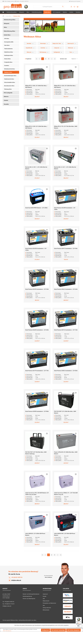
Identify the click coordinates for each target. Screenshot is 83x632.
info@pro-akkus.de (11, 1)
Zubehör (6, 100)
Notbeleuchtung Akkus (9, 19)
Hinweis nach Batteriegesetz (29, 598)
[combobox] (47, 6)
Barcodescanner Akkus (9, 85)
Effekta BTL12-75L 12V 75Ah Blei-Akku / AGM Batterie (65, 127)
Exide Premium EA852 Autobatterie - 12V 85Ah (65, 370)
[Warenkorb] (77, 6)
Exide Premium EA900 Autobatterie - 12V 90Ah (37, 411)
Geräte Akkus (7, 35)
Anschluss (43, 47)
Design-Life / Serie (57, 43)
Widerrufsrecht (46, 600)
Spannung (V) (71, 43)
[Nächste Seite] (51, 58)
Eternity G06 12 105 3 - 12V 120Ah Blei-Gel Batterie (36, 167)
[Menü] (81, 618)
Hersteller (6, 104)
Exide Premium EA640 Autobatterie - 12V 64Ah (37, 330)
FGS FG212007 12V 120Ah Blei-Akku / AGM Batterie (65, 412)
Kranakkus (6, 65)
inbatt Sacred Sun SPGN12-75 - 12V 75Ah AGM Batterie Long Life (66, 493)
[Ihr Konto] (71, 6)
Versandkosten (37, 625)
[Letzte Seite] (54, 58)
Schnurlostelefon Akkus (9, 82)
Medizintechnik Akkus (9, 79)
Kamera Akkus (7, 58)
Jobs (44, 605)
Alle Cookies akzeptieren (73, 630)
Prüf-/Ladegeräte (8, 92)
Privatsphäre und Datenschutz (49, 603)
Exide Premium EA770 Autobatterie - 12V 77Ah (37, 370)
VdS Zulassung (43, 52)
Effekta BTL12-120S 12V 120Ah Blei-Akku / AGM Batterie (36, 127)
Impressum (45, 594)
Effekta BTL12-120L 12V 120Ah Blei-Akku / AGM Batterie (65, 86)
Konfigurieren (45, 630)
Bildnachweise (46, 610)
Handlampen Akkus (8, 55)
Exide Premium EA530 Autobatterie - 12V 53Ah (37, 289)
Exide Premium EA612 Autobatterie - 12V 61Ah (65, 289)
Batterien (6, 96)
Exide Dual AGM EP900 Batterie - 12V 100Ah (36, 208)
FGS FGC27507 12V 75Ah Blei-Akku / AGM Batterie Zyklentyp (35, 452)
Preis (71, 52)
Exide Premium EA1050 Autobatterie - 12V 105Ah (35, 249)
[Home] (3, 12)
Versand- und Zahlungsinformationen (31, 594)
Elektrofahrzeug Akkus (9, 31)
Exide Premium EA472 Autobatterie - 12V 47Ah (65, 248)
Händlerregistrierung (27, 596)
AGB (44, 598)
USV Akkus (6, 38)
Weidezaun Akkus (8, 72)
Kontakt (44, 596)
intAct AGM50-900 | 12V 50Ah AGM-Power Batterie (64, 534)
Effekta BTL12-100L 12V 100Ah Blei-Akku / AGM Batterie (36, 86)
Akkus (5, 27)
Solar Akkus (7, 45)
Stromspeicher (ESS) (8, 42)
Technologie (43, 43)
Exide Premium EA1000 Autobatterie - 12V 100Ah (64, 208)
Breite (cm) (70, 47)
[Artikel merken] (47, 67)
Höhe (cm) (29, 52)
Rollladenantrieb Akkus (9, 69)
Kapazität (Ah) (29, 47)
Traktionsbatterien (8, 48)
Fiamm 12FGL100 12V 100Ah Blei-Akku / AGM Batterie (65, 452)
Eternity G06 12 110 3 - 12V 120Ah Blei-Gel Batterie (65, 167)
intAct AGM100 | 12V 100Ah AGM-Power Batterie (35, 534)
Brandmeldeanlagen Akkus (10, 75)
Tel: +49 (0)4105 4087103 (8, 601)
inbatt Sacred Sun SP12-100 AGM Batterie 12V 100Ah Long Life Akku (37, 493)
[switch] (78, 626)
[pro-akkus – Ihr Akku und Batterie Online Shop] (13, 6)
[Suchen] (62, 6)
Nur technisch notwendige (58, 630)
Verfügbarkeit (57, 52)
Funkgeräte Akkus (8, 62)
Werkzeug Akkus (8, 89)
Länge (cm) (56, 47)
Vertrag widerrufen (47, 607)
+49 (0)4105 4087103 (24, 1)
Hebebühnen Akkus (8, 52)
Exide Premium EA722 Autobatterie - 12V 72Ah (65, 330)
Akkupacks (6, 23)
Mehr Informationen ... (7, 630)
